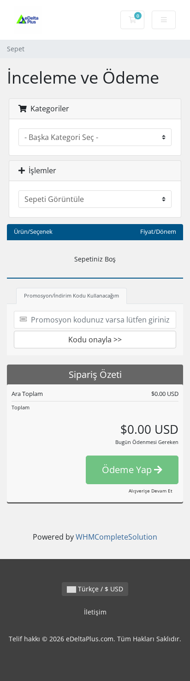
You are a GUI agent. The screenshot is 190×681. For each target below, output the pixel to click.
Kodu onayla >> (95, 339)
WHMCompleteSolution (116, 537)
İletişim (95, 612)
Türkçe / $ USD (99, 588)
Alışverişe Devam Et (150, 490)
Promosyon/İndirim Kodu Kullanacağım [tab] (71, 295)
